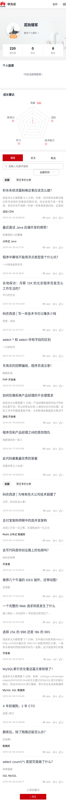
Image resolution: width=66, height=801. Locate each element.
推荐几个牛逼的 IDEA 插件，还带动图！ (31, 580)
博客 (12, 157)
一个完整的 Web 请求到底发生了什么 (29, 606)
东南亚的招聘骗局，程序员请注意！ (28, 366)
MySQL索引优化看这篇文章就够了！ (29, 669)
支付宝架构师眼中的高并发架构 (25, 520)
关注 (33, 53)
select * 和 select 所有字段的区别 (27, 340)
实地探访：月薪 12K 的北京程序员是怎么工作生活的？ (33, 285)
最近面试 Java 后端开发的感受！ (26, 227)
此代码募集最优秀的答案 (20, 458)
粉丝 (53, 53)
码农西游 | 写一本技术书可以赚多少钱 (29, 314)
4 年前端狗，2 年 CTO (19, 706)
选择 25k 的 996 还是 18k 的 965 (26, 632)
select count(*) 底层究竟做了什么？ (28, 762)
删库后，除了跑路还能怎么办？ (25, 732)
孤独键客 (31, 25)
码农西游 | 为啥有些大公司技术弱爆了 (29, 494)
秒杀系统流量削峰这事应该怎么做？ (28, 190)
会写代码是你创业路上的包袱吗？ (26, 550)
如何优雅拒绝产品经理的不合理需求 (28, 395)
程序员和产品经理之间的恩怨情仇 (26, 432)
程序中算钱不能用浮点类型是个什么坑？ (31, 257)
